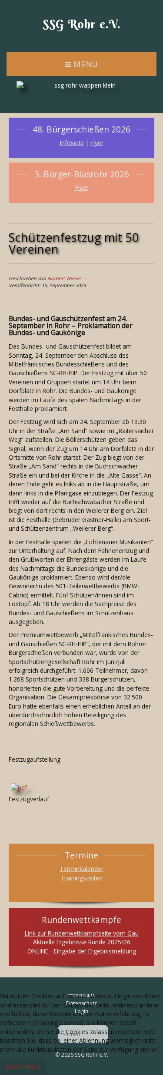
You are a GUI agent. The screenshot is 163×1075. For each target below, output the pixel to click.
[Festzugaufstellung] (11, 750)
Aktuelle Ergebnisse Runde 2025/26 (81, 942)
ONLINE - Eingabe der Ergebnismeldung (81, 951)
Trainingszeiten (81, 878)
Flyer (96, 143)
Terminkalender (81, 869)
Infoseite (72, 143)
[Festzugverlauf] (19, 787)
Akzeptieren (23, 1067)
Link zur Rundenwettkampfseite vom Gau (82, 933)
